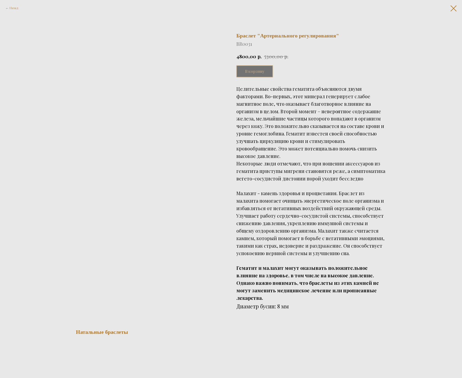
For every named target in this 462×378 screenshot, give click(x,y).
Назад (13, 8)
